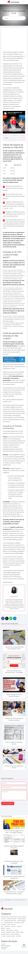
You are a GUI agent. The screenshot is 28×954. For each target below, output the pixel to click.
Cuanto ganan (17, 922)
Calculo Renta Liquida (11, 918)
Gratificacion (7, 926)
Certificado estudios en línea (10, 920)
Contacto (3, 944)
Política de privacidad (5, 945)
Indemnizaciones (9, 930)
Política (17, 932)
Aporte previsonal (14, 916)
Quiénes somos (4, 947)
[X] (7, 618)
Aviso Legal (3, 948)
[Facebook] (3, 618)
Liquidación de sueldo (10, 932)
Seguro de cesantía (11, 936)
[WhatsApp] (10, 618)
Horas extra (13, 926)
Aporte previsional (5, 916)
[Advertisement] (14, 39)
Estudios (8, 924)
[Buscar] (22, 17)
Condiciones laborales (8, 922)
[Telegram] (14, 618)
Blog (20, 916)
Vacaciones (18, 936)
